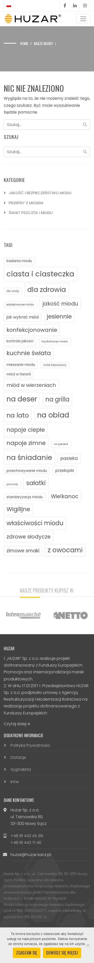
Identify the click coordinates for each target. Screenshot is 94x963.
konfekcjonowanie (32, 330)
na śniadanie (29, 457)
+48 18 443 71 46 (26, 842)
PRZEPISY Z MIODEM (26, 202)
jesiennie (59, 316)
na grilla (57, 399)
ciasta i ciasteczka (40, 274)
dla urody (13, 291)
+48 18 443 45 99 (27, 836)
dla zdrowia (46, 289)
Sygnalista (21, 769)
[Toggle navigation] (83, 19)
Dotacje (18, 757)
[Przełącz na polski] (9, 5)
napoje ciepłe (26, 430)
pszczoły (12, 484)
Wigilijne (18, 509)
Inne (15, 782)
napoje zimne (26, 443)
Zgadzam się (26, 953)
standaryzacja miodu (25, 497)
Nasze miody (43, 43)
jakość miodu (60, 303)
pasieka (69, 458)
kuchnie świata (29, 353)
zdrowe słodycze (29, 536)
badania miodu (19, 261)
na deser (22, 399)
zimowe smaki (23, 550)
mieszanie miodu (21, 364)
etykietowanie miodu (20, 304)
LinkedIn (75, 5)
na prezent (61, 444)
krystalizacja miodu (55, 341)
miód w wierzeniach (31, 385)
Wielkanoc (64, 496)
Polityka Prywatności (30, 745)
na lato (18, 415)
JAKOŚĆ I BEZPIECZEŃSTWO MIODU (40, 192)
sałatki (36, 483)
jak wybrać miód (23, 317)
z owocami (65, 550)
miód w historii (19, 374)
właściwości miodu (35, 523)
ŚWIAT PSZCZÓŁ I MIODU (31, 212)
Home (24, 43)
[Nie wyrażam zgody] (87, 945)
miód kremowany (54, 365)
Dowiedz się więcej (62, 953)
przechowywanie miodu (27, 470)
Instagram (85, 5)
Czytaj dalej (15, 724)
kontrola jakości (20, 341)
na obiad (53, 415)
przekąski (64, 470)
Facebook (65, 5)
